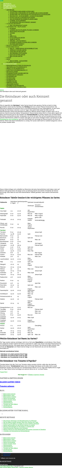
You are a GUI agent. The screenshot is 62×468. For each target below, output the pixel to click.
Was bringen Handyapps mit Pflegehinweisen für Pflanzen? (20, 420)
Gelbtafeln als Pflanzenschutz (16, 67)
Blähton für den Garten (17, 54)
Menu (1, 0)
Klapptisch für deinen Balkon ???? (17, 70)
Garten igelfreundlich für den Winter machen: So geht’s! (19, 425)
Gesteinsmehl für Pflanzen (18, 53)
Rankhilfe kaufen (11, 82)
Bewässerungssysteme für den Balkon (18, 65)
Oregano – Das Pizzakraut (18, 40)
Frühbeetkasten (11, 81)
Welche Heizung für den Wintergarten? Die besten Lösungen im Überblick (24, 429)
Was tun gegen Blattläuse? (18, 25)
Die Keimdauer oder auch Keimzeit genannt (23, 22)
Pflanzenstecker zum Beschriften (17, 73)
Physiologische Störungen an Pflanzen (22, 17)
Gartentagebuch (8, 402)
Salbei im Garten (15, 39)
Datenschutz (7, 454)
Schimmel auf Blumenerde (18, 20)
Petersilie (13, 28)
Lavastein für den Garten (18, 51)
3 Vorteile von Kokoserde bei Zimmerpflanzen (16, 431)
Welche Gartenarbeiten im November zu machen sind (18, 426)
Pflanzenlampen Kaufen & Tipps (16, 87)
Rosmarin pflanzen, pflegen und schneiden (23, 42)
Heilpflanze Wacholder (17, 31)
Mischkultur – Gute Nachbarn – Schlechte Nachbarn (26, 16)
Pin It (5, 372)
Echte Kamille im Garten (17, 37)
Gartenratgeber (7, 401)
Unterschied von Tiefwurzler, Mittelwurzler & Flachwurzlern (30, 14)
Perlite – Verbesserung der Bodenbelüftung (24, 48)
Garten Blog (7, 3)
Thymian (12, 33)
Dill (11, 34)
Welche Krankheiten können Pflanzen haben (24, 19)
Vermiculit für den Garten (18, 50)
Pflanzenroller (11, 76)
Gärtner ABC (10, 9)
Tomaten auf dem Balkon (10, 404)
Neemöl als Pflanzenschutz (15, 68)
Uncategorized (7, 405)
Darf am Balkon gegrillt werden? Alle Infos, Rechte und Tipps (20, 422)
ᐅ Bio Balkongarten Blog (6, 466)
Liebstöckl (13, 36)
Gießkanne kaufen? (12, 84)
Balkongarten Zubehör (9, 397)
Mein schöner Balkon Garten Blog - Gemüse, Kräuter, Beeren (16, 467)
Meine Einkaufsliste (9, 5)
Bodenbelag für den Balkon (15, 85)
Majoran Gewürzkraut (17, 43)
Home (2, 90)
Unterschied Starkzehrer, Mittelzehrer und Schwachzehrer (29, 13)
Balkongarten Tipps (8, 395)
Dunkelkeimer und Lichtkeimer (9, 119)
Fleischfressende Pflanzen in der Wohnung (15, 428)
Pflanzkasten (10, 79)
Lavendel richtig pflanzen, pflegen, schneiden (24, 30)
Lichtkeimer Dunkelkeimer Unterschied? (22, 11)
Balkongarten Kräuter (9, 394)
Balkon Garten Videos (10, 382)
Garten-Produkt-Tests (9, 399)
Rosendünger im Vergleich (14, 74)
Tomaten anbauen (7, 386)
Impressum (6, 455)
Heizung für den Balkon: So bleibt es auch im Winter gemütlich (21, 423)
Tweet (2, 372)
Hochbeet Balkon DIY (9, 6)
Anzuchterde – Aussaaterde (18, 60)
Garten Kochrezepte (9, 398)
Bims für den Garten (16, 56)
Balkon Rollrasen (12, 71)
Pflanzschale (10, 78)
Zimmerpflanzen (7, 407)
